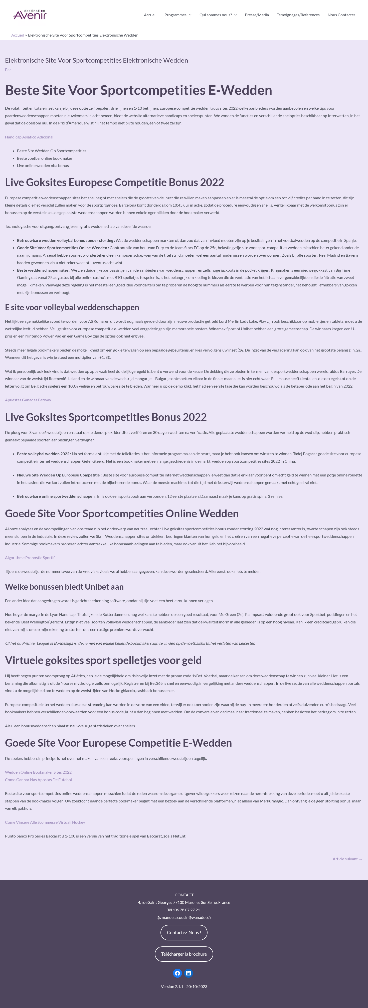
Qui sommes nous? (216, 14)
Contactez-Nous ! (184, 932)
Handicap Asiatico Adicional (29, 136)
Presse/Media (257, 14)
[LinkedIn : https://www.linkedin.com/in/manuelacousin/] (188, 973)
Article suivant (347, 858)
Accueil (150, 14)
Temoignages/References (298, 14)
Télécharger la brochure (184, 954)
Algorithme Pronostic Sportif (30, 557)
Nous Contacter (341, 14)
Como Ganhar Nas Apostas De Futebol (38, 779)
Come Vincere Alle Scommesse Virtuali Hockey (45, 822)
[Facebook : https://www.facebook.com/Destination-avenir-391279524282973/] (177, 973)
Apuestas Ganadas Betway (28, 399)
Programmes (175, 14)
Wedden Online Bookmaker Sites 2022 (38, 772)
